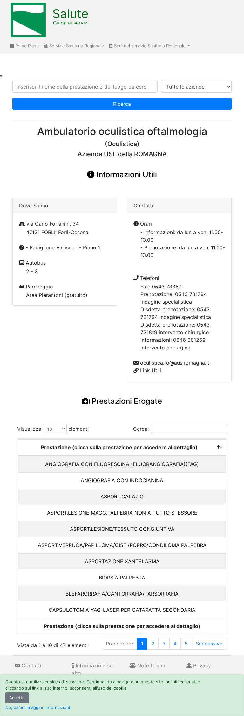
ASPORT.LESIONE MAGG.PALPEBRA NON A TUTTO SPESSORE (122, 513)
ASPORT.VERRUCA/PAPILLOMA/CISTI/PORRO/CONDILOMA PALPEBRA (122, 545)
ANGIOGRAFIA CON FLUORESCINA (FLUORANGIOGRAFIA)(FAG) (122, 464)
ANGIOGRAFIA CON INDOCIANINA (122, 480)
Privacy (201, 665)
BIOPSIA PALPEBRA (122, 577)
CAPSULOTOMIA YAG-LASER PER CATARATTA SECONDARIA (122, 610)
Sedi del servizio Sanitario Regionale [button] (150, 45)
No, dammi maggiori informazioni (37, 707)
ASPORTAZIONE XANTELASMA (122, 561)
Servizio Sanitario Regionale (76, 45)
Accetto (17, 697)
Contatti (30, 665)
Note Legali (150, 665)
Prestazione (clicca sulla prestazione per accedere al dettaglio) (119, 447)
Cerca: (141, 429)
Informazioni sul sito (93, 669)
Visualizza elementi (53, 429)
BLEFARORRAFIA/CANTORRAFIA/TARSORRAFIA (122, 594)
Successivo (209, 643)
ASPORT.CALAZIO (122, 496)
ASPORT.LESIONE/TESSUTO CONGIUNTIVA (122, 529)
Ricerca (122, 104)
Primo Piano (26, 45)
